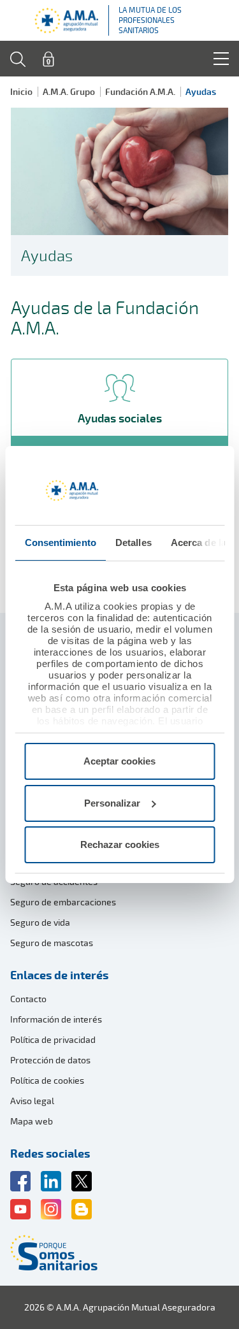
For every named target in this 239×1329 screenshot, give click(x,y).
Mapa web (31, 1121)
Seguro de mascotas (51, 943)
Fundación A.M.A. (140, 91)
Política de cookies (47, 1080)
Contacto (28, 999)
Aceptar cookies (119, 761)
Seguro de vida (40, 922)
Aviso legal (32, 1101)
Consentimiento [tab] (60, 542)
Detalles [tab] (133, 542)
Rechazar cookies (119, 844)
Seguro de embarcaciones (63, 902)
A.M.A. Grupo (69, 91)
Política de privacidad (53, 1039)
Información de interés (56, 1019)
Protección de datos (50, 1060)
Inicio (21, 91)
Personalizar (112, 803)
